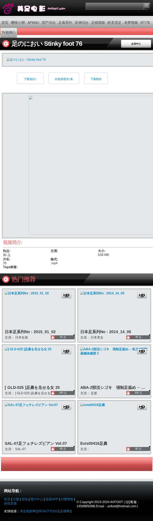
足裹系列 (65, 23)
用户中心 (36, 499)
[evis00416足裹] (114, 422)
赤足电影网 (28, 511)
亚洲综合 (81, 23)
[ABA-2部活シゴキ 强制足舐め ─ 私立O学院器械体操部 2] (114, 366)
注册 (16, 499)
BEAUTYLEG (48, 511)
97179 (145, 23)
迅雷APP (51, 499)
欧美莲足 (114, 23)
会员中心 (136, 43)
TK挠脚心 (8, 33)
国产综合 (48, 23)
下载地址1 (30, 79)
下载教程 (96, 79)
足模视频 (98, 23)
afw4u (33, 23)
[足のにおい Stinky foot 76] (38, 8)
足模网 (65, 511)
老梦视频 (131, 23)
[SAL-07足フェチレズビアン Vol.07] (39, 422)
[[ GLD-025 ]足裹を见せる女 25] (39, 366)
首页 (4, 23)
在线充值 (10, 503)
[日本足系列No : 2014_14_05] (114, 310)
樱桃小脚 (18, 23)
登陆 (25, 499)
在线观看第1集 (64, 79)
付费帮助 (67, 499)
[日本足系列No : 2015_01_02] (39, 310)
